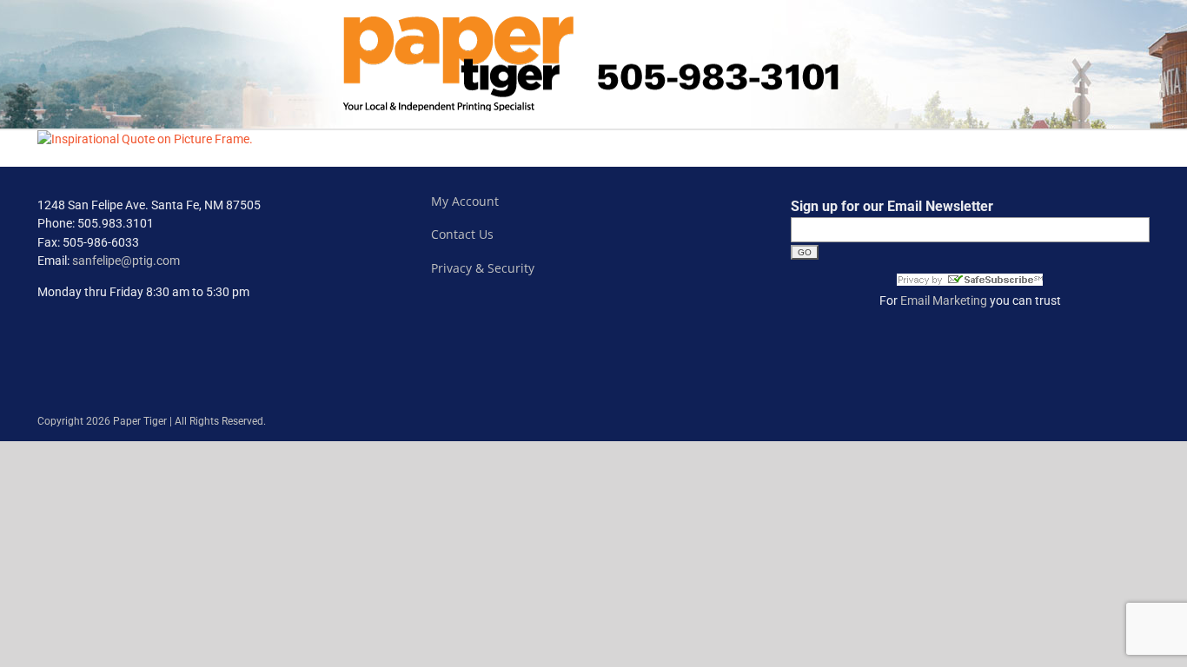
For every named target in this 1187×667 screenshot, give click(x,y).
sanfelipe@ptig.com (126, 260)
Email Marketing (943, 300)
